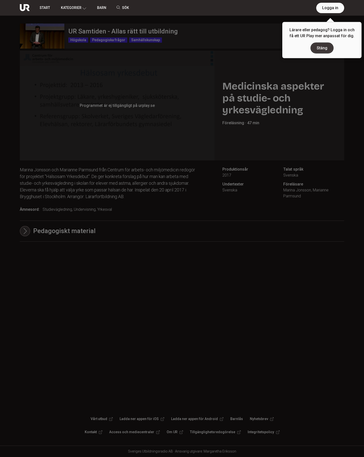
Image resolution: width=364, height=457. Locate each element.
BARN (101, 8)
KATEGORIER (71, 8)
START (45, 8)
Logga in (330, 7)
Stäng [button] (322, 48)
